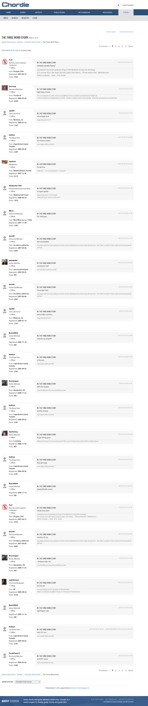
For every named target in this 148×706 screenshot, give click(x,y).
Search (15, 18)
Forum (126, 12)
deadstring (13, 432)
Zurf (10, 60)
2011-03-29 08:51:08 (125, 357)
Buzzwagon (13, 381)
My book (84, 12)
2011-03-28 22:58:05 (125, 137)
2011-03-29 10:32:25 (125, 459)
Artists (38, 12)
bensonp (12, 86)
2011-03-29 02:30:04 (125, 335)
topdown (12, 161)
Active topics (111, 32)
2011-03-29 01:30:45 (125, 263)
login (11, 50)
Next (130, 46)
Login (35, 18)
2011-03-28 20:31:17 (125, 89)
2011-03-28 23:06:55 (125, 164)
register (17, 50)
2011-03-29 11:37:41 (125, 507)
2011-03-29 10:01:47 (125, 383)
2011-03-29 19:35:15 (125, 608)
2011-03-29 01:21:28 (125, 238)
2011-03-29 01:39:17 (125, 311)
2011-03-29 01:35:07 (125, 287)
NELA (11, 211)
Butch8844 (13, 333)
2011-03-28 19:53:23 (125, 62)
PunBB (57, 688)
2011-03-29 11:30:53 (125, 486)
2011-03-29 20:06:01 (97, 629)
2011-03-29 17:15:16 (125, 558)
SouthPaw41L (14, 653)
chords (131, 702)
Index (6, 18)
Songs (22, 12)
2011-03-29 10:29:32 (125, 408)
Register (25, 18)
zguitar (12, 111)
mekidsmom (14, 580)
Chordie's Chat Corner (32, 42)
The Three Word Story (15, 37)
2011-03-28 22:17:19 (125, 113)
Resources (107, 12)
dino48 (12, 236)
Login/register (128, 5)
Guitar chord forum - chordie (12, 42)
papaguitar (13, 260)
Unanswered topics (127, 32)
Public (59, 12)
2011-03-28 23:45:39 (125, 188)
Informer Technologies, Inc (79, 688)
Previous (103, 46)
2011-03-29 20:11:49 (125, 656)
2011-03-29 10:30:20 (125, 434)
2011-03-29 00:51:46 (125, 213)
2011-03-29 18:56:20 (125, 582)
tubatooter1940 (15, 186)
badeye (12, 135)
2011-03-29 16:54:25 (125, 534)
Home (8, 12)
